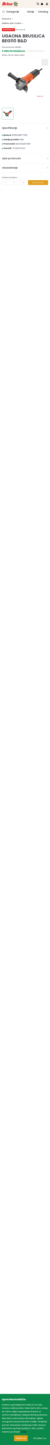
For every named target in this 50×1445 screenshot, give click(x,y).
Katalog (43, 11)
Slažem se (21, 1438)
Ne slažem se (39, 1438)
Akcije (30, 11)
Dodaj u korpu (38, 182)
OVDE (23, 1431)
